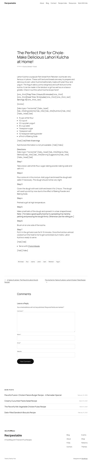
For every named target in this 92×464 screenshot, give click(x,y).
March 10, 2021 (83, 401)
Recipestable (10, 3)
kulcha (33, 262)
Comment (20, 311)
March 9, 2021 (84, 407)
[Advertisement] (46, 25)
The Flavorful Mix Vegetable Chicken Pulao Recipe (25, 407)
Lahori (39, 262)
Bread (35, 66)
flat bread (21, 262)
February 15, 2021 (83, 412)
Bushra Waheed (27, 66)
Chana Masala (34, 246)
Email (19, 343)
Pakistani (51, 262)
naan (44, 262)
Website (19, 351)
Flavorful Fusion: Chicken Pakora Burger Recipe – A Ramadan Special (32, 395)
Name (19, 334)
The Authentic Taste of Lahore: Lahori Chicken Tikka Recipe (65, 280)
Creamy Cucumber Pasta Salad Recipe (20, 401)
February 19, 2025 (83, 395)
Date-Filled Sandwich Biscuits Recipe (20, 412)
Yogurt (58, 262)
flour (27, 262)
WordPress (84, 458)
